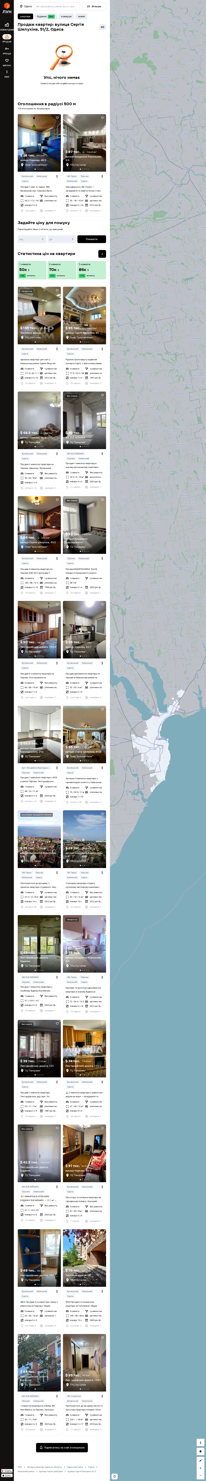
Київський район (26, 1471)
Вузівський (27, 176)
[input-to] (62, 239)
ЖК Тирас (72, 176)
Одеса (25, 181)
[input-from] (32, 239)
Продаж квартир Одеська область (44, 1467)
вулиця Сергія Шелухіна (51, 1471)
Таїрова (84, 176)
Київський (42, 176)
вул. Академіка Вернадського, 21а (37, 768)
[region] (158, 740)
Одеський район (75, 1467)
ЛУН (20, 1467)
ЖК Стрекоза (74, 1396)
